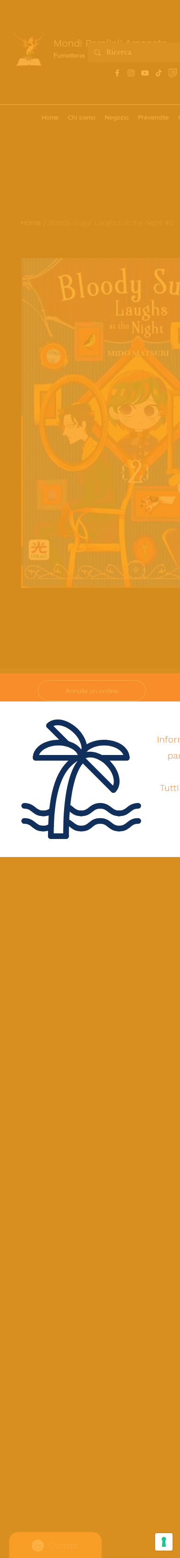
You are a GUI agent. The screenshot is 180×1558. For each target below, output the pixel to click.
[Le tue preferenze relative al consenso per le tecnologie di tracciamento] (164, 1542)
